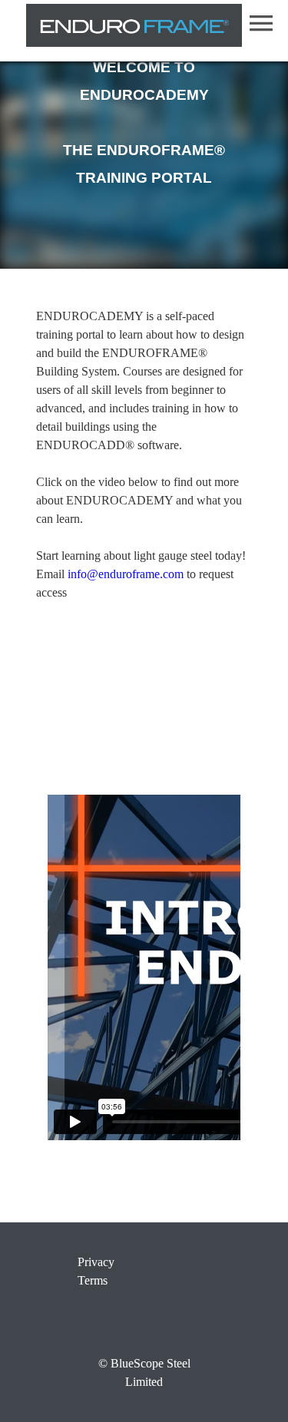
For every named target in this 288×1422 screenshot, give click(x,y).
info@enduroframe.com (126, 573)
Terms (93, 1280)
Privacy (96, 1261)
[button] (261, 23)
